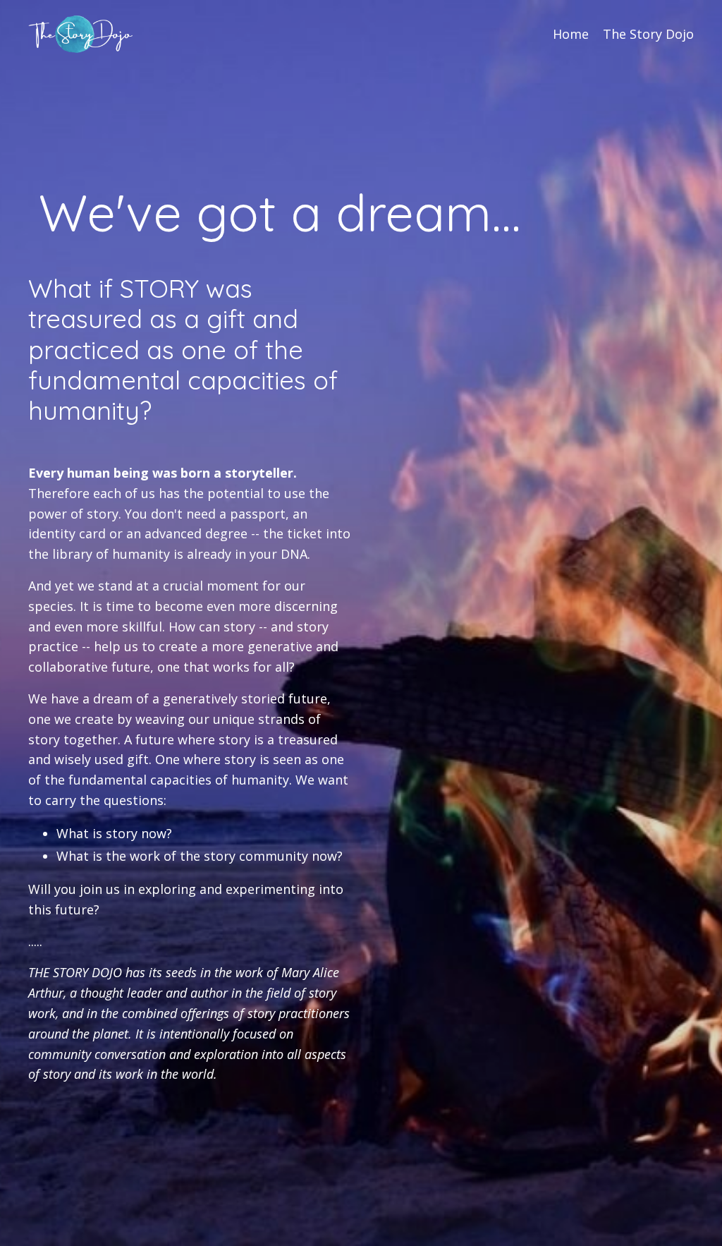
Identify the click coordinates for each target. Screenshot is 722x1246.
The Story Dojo (648, 33)
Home (571, 33)
